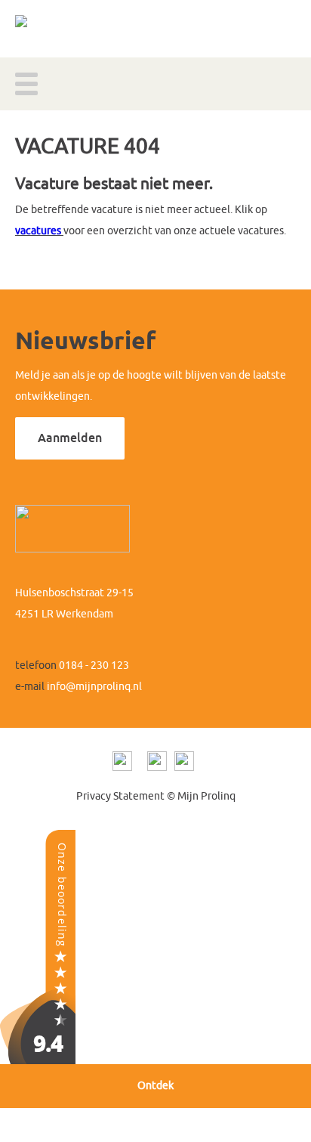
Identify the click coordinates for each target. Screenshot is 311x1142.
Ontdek (155, 1085)
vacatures (38, 230)
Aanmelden (70, 438)
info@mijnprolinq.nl (94, 686)
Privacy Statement (120, 796)
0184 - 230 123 (94, 665)
